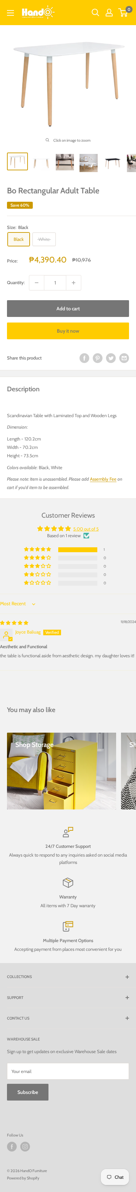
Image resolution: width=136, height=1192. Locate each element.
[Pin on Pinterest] (98, 358)
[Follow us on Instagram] (25, 1147)
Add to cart (68, 308)
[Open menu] (10, 13)
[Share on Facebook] (84, 358)
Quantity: (16, 282)
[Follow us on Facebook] (12, 1147)
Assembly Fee (103, 479)
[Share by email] (124, 358)
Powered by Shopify (23, 1178)
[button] (38, 549)
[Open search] (95, 12)
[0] (123, 12)
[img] (14, 622)
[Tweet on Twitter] (111, 358)
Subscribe (27, 1092)
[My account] (109, 12)
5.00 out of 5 (86, 529)
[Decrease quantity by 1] (36, 282)
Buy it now (68, 331)
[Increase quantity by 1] (73, 282)
